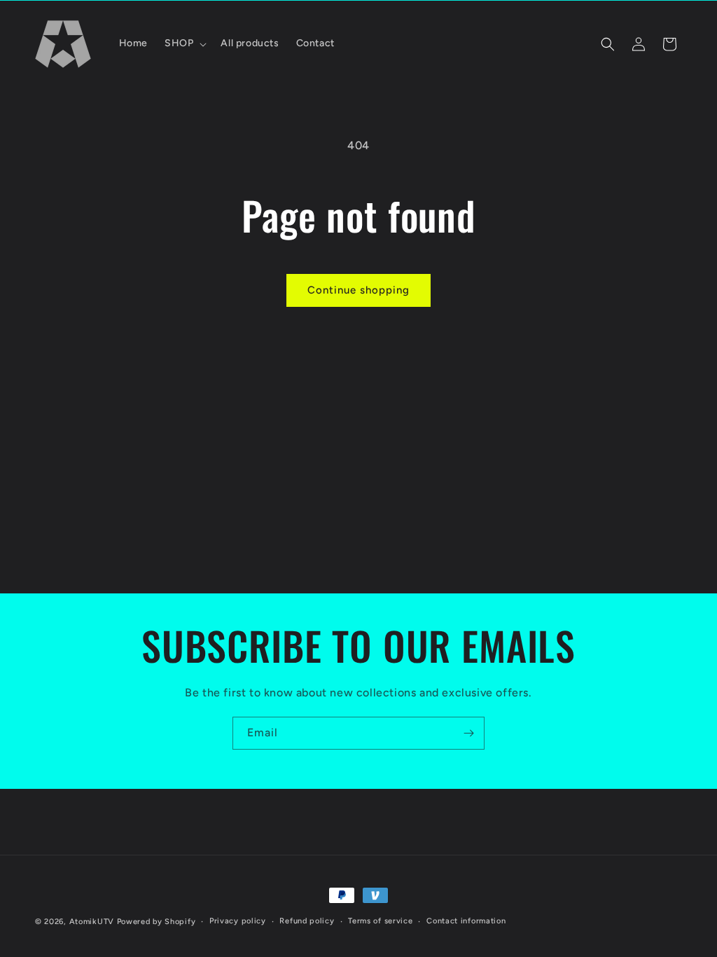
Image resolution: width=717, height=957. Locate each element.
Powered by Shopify (156, 921)
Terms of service (380, 920)
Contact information (466, 920)
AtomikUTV (91, 921)
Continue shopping (358, 290)
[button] (184, 43)
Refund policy (306, 920)
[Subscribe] (468, 733)
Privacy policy (237, 920)
